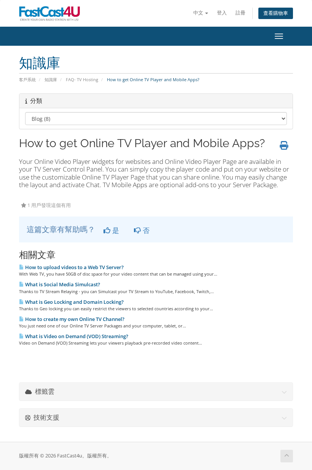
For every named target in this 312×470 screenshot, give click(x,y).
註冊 (240, 13)
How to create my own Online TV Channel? (74, 319)
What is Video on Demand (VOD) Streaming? (76, 336)
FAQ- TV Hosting (82, 79)
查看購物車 (275, 13)
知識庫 (51, 79)
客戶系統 (27, 79)
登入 (222, 13)
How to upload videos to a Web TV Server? (74, 267)
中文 (198, 13)
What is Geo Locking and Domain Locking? (74, 301)
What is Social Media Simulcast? (62, 284)
